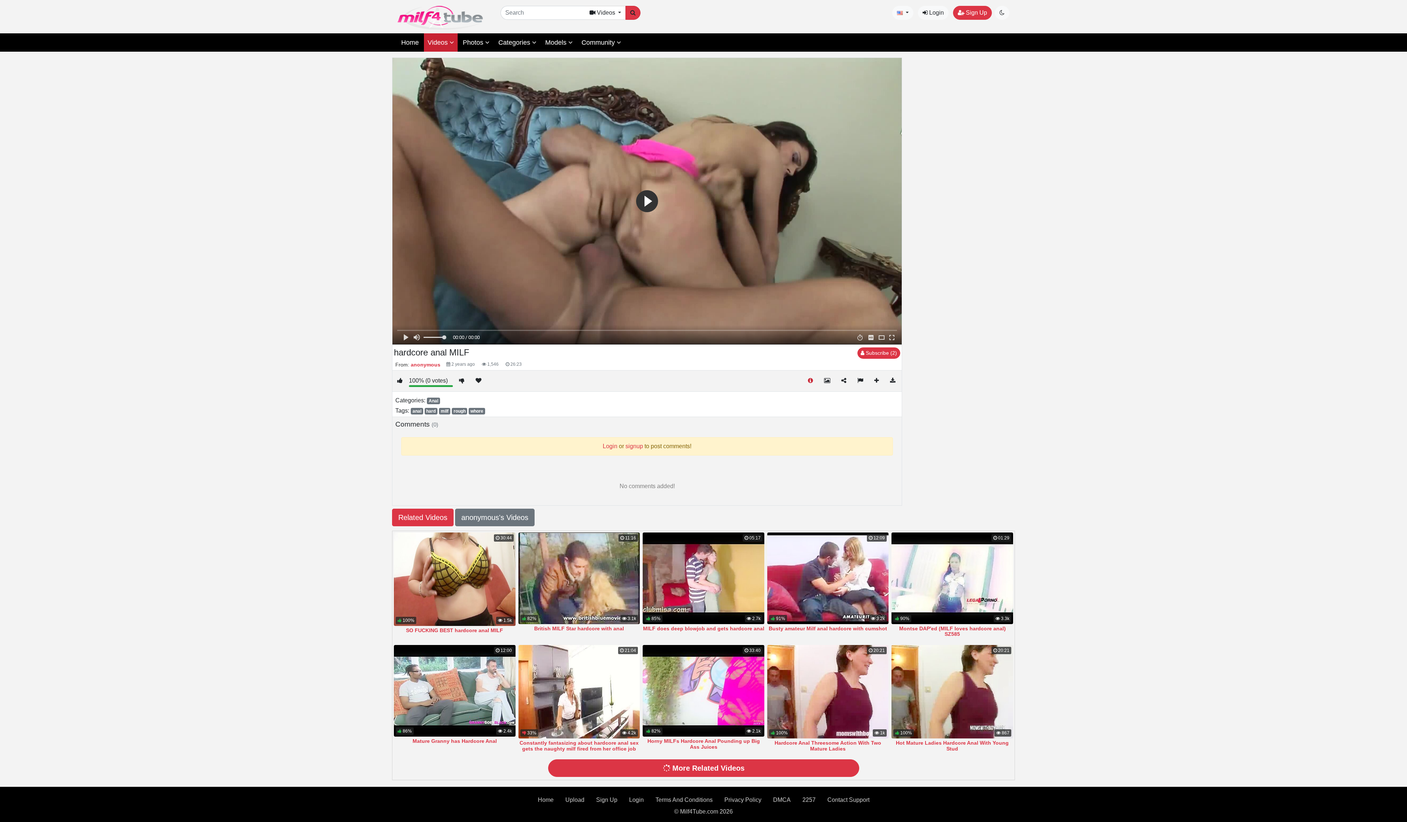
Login (936, 13)
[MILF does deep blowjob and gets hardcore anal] (703, 578)
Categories (515, 42)
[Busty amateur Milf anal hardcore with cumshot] (828, 578)
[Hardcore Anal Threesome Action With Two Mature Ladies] (828, 691)
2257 (809, 800)
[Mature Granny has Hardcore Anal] (455, 691)
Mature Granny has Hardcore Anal (455, 741)
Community (599, 42)
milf (444, 411)
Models (556, 42)
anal (417, 411)
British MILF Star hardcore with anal (579, 628)
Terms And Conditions (684, 800)
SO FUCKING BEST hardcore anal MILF (454, 630)
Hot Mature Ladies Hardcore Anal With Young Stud (952, 746)
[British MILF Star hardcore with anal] (579, 578)
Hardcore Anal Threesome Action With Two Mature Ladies (828, 746)
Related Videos (422, 517)
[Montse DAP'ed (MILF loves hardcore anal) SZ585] (952, 578)
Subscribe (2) (880, 353)
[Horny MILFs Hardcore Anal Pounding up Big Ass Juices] (703, 691)
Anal (433, 400)
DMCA (782, 800)
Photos (474, 42)
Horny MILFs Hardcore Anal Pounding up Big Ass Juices (703, 744)
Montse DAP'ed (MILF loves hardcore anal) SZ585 (952, 631)
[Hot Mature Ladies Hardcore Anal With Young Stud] (952, 691)
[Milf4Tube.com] (440, 18)
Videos (439, 42)
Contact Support (848, 800)
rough (460, 411)
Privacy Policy (742, 800)
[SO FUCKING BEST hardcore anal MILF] (455, 579)
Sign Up (975, 13)
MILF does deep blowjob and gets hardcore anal (703, 628)
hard (431, 411)
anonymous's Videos (494, 517)
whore (476, 411)
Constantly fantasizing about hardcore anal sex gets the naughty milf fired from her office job (579, 746)
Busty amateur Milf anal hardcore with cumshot (828, 628)
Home (410, 42)
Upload (574, 800)
